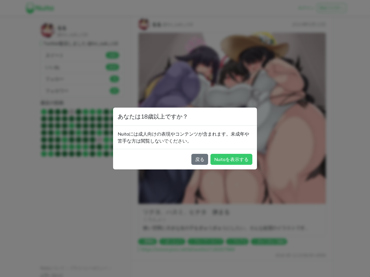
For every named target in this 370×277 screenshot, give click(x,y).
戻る (199, 159)
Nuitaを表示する (231, 159)
